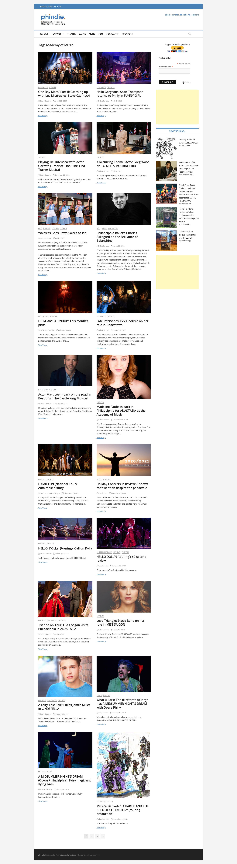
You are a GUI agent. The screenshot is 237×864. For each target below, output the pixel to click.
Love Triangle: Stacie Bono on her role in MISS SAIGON (120, 622)
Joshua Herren (45, 238)
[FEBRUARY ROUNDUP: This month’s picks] (65, 297)
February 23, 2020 (118, 566)
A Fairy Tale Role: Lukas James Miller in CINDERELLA (64, 707)
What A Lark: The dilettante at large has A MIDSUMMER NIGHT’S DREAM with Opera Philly (122, 703)
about (167, 14)
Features (56, 34)
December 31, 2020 (118, 493)
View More (42, 116)
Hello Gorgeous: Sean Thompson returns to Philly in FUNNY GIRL (120, 94)
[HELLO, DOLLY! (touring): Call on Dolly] (65, 529)
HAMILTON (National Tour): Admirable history (57, 486)
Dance (82, 34)
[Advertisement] (177, 107)
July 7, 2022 (117, 171)
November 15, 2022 (62, 175)
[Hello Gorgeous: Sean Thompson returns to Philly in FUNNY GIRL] (124, 68)
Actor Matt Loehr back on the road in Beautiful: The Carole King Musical (64, 396)
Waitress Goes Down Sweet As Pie (62, 233)
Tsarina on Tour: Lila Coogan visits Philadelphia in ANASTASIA (63, 627)
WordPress (72, 855)
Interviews (43, 87)
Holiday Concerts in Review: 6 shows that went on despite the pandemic (122, 486)
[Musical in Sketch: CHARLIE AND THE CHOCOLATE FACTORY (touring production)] (124, 765)
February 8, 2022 (64, 330)
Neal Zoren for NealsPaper (50, 493)
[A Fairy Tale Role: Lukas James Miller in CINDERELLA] (65, 676)
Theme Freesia (61, 855)
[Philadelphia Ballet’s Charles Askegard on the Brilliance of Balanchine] (124, 209)
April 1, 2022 (60, 238)
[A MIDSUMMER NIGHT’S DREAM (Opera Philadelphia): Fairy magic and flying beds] (65, 750)
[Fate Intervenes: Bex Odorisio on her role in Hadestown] (124, 297)
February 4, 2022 (119, 330)
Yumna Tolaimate (187, 175)
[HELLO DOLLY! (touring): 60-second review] (124, 533)
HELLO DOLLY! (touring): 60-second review (121, 558)
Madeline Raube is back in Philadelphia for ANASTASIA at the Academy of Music (121, 410)
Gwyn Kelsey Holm (47, 330)
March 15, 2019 (118, 630)
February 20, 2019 (61, 714)
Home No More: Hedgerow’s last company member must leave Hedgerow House (189, 215)
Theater (71, 34)
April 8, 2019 (59, 634)
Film (100, 34)
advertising (185, 14)
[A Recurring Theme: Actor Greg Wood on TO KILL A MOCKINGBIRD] (124, 138)
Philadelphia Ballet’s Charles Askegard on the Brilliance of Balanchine (117, 237)
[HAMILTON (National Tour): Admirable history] (65, 460)
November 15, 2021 (120, 420)
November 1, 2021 (71, 493)
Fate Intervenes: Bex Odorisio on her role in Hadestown (122, 323)
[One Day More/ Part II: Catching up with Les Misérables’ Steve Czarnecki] (65, 68)
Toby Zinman (103, 566)
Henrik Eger (102, 493)
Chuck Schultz (103, 819)
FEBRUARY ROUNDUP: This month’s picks (63, 323)
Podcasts (127, 34)
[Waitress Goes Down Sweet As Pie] (65, 209)
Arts (40, 228)
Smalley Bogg (186, 241)
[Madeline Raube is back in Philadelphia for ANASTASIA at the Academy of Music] (124, 377)
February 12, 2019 (118, 713)
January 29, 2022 (60, 404)
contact (175, 14)
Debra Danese (45, 101)
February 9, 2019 (61, 789)
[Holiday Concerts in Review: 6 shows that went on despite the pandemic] (124, 460)
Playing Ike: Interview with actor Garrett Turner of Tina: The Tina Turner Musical (61, 166)
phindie (41, 855)
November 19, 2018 (120, 819)
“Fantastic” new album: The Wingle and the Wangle (187, 234)
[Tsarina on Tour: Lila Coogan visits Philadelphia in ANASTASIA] (65, 599)
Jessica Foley (186, 224)
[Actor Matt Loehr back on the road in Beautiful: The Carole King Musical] (65, 370)
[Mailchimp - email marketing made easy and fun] (187, 85)
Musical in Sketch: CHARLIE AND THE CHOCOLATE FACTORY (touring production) (123, 810)
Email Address (166, 66)
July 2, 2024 (117, 101)
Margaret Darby (46, 789)
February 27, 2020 (62, 554)
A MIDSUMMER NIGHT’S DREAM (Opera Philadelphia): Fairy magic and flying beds (64, 780)
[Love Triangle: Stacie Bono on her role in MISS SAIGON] (124, 597)
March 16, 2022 (118, 246)
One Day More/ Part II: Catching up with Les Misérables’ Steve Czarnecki (64, 94)
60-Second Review (104, 552)
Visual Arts (112, 34)
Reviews (44, 34)
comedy (46, 228)
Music (92, 34)
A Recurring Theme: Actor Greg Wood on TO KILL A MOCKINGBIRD (123, 164)
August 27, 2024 (60, 101)
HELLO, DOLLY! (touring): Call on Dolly (65, 548)
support (195, 14)
